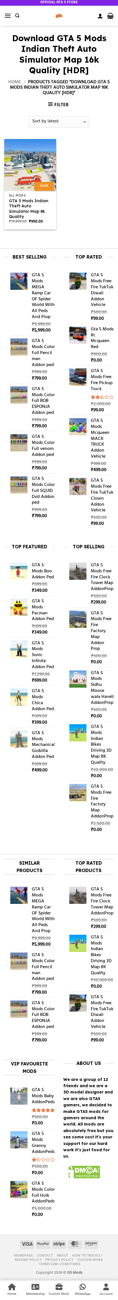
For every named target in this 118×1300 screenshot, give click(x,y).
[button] (7, 16)
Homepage (23, 1256)
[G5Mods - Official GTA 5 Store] (59, 15)
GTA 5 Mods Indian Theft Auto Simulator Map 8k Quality (28, 208)
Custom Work (90, 1260)
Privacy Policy (60, 1260)
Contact (45, 1256)
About (62, 1256)
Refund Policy (28, 1260)
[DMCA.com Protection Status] (81, 1173)
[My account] (100, 15)
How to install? (87, 1256)
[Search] (17, 15)
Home (14, 82)
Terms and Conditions (59, 1264)
